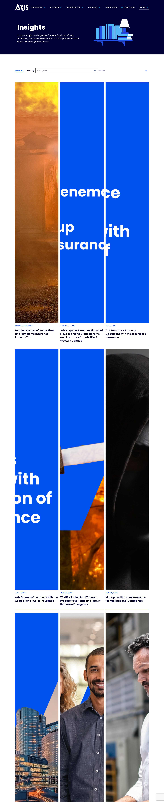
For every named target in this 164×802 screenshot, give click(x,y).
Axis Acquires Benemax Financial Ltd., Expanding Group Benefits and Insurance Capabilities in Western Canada (81, 335)
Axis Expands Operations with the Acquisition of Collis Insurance (36, 599)
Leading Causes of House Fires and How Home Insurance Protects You (34, 334)
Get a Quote (111, 7)
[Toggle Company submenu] (101, 7)
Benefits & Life (73, 7)
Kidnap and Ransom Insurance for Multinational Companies (126, 599)
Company (93, 7)
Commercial (37, 7)
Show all (19, 71)
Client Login (129, 7)
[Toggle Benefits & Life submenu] (84, 7)
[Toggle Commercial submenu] (46, 7)
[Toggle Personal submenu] (62, 7)
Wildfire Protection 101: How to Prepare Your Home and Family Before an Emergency (80, 601)
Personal (54, 7)
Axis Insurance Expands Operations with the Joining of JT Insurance (126, 334)
